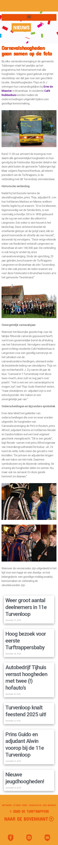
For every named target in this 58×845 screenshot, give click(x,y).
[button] (29, 16)
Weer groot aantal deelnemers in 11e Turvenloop (26, 607)
